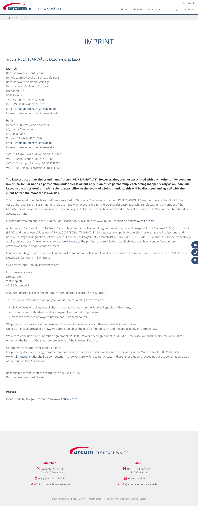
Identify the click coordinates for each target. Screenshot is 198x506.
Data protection (122, 498)
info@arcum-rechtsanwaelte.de (35, 108)
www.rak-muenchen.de (21, 356)
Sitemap (134, 498)
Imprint (23, 17)
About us (138, 9)
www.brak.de (70, 241)
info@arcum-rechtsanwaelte (33, 143)
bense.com (100, 498)
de (184, 2)
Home (124, 9)
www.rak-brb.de (143, 221)
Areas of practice (157, 9)
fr (194, 2)
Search (143, 498)
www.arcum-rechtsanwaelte (36, 147)
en (189, 2)
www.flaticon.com (65, 399)
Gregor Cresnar (36, 399)
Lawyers (176, 9)
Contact (189, 9)
